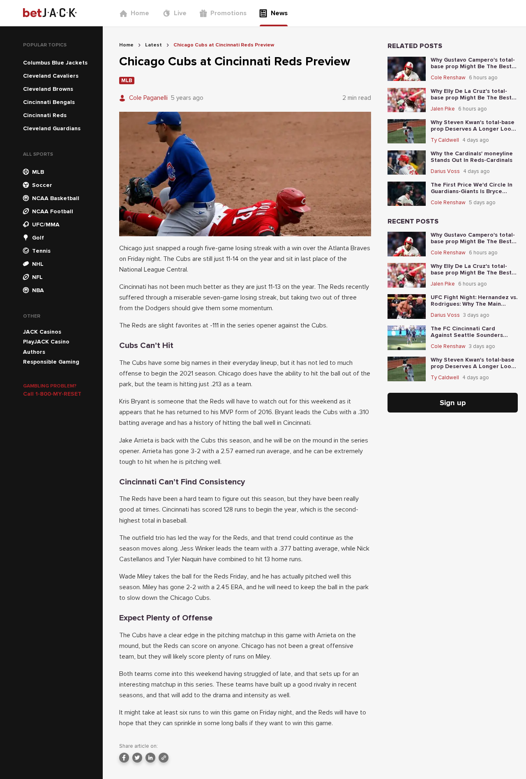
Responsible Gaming (51, 361)
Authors (34, 351)
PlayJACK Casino (46, 341)
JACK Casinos (42, 331)
